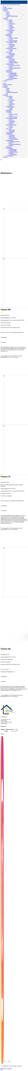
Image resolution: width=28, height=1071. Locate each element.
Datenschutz (3, 1068)
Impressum (9, 1068)
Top (1, 1069)
